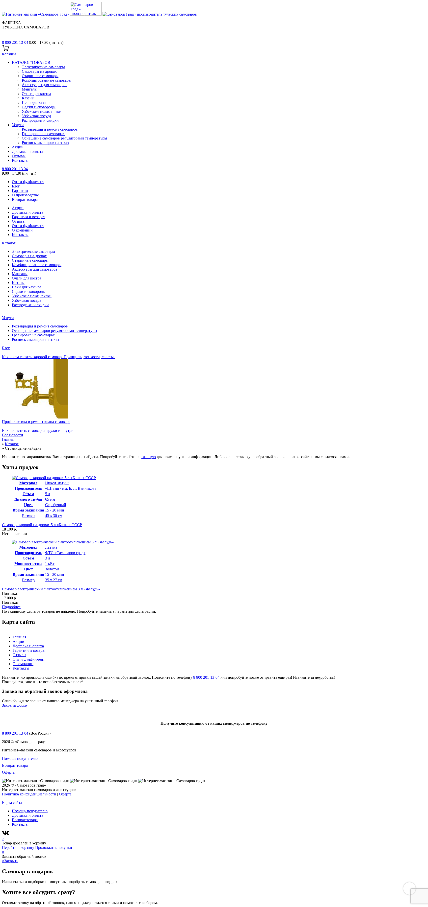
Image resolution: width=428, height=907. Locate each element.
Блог (16, 186)
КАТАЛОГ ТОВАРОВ (31, 62)
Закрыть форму (15, 705)
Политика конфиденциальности (29, 794)
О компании (22, 230)
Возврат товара (25, 199)
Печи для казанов (37, 102)
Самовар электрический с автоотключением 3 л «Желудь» (51, 589)
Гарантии (20, 190)
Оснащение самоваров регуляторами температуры (64, 138)
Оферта (8, 772)
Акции (18, 147)
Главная (19, 637)
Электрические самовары (43, 67)
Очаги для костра (36, 94)
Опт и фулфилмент (28, 182)
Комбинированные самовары (46, 80)
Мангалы (29, 89)
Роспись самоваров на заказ (45, 142)
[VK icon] (6, 834)
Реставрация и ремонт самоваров (50, 129)
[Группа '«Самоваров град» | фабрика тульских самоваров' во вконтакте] (5, 38)
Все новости (12, 435)
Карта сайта (12, 802)
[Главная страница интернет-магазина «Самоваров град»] (99, 14)
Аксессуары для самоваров (44, 85)
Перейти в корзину (18, 847)
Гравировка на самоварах (43, 134)
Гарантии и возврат (28, 217)
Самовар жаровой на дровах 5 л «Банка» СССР (42, 525)
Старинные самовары (40, 76)
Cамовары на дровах (39, 71)
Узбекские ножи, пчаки (41, 111)
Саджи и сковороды (38, 107)
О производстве (25, 195)
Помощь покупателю (20, 758)
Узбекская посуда (36, 116)
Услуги (18, 125)
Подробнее (11, 607)
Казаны (28, 98)
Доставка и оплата (27, 151)
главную (148, 457)
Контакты (20, 160)
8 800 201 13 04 (15, 169)
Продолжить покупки (53, 847)
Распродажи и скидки (41, 120)
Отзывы (19, 156)
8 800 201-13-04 (15, 42)
